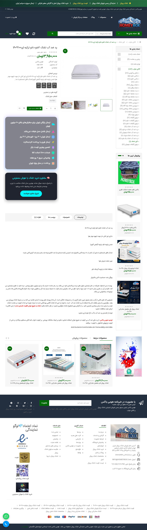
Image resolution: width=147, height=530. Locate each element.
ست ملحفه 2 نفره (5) (131, 94)
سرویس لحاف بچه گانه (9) (129, 105)
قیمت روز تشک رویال (80, 3)
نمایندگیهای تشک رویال (75, 508)
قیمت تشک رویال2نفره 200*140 (54, 505)
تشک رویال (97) (132, 85)
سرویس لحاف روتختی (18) (129, 108)
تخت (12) (134, 82)
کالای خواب (132, 42)
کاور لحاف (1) (133, 141)
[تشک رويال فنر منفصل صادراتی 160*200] (58, 359)
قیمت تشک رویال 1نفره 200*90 (103, 505)
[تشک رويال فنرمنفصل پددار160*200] (22, 359)
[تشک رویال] (129, 356)
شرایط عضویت (99, 439)
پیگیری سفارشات (18, 508)
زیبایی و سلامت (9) (133, 59)
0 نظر (45, 52)
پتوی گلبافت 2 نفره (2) (130, 123)
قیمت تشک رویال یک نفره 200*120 (78, 505)
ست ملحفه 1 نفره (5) (131, 91)
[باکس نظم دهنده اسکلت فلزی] (129, 172)
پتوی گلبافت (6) (132, 117)
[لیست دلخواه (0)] (26, 34)
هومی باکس (39, 61)
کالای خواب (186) (134, 69)
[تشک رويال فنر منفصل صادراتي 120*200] (95, 359)
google (78, 449)
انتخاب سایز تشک (51, 96)
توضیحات (80, 217)
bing (79, 452)
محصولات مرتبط (100, 338)
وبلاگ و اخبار (99, 452)
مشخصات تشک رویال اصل (96, 458)
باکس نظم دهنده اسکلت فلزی (129, 189)
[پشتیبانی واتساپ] (6, 516)
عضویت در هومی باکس (73, 446)
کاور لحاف (122, 42)
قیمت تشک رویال (122, 505)
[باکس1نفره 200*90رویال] (129, 210)
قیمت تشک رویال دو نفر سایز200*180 (122, 508)
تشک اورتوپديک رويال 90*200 (129, 268)
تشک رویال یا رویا (52, 456)
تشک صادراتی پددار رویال (76, 511)
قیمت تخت (61, 508)
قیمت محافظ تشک (47, 508)
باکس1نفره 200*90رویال (128, 227)
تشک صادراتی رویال (94, 511)
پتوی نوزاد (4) (133, 114)
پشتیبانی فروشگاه (98, 442)
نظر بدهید (40, 52)
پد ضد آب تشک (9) (131, 126)
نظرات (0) (37, 217)
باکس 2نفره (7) (132, 79)
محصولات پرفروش (79, 338)
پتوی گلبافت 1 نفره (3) (130, 120)
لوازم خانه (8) (135, 64)
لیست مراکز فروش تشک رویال (96, 508)
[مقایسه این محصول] (19, 108)
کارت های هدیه (76, 435)
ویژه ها (78, 442)
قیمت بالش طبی (32, 508)
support (55, 435)
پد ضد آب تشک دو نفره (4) (128, 129)
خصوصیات (66, 217)
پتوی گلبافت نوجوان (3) (130, 144)
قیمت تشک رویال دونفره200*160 (29, 505)
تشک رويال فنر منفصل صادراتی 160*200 (59, 383)
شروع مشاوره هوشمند (31, 193)
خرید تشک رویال (98, 449)
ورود (13, 17)
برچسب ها (51, 217)
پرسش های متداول (51, 446)
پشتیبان (55, 439)
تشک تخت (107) (134, 54)
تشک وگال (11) (133, 88)
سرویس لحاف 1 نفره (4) (130, 99)
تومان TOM (9, 9)
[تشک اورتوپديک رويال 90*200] (129, 251)
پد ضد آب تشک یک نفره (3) (128, 138)
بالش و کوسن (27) (131, 73)
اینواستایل (100, 446)
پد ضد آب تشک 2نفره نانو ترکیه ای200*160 (102, 42)
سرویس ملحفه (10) (131, 111)
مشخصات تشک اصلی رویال (55, 511)
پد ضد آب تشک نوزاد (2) (129, 135)
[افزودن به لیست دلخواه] (24, 108)
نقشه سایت (54, 442)
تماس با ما (55, 432)
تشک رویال (124, 3)
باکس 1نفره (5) (133, 76)
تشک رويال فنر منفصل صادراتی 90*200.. (129, 310)
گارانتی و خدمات (98, 435)
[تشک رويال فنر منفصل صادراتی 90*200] (129, 292)
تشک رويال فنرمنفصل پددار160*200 (21, 383)
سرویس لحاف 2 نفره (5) (130, 102)
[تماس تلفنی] (6, 524)
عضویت (7, 17)
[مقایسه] (34, 34)
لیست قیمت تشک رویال (96, 463)
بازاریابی (78, 439)
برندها (79, 432)
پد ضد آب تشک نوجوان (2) (129, 132)
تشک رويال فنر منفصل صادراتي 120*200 (96, 383)
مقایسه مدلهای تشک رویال (51, 451)
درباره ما (101, 432)
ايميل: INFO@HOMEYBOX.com (124, 459)
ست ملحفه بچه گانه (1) (130, 97)
